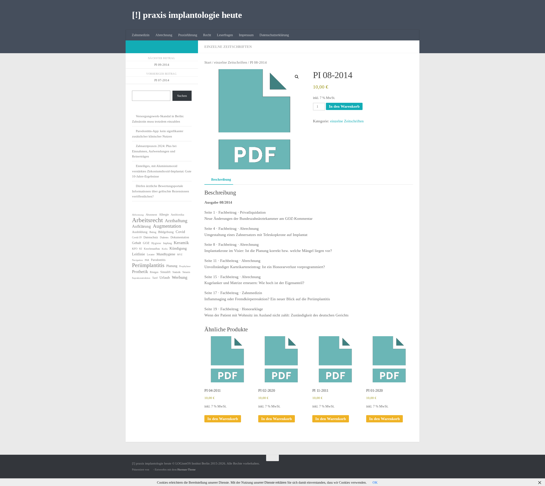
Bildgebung (166, 232)
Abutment (151, 214)
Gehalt (136, 243)
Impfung (167, 243)
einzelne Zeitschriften (228, 47)
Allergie (164, 214)
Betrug (152, 232)
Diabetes (164, 237)
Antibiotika (177, 214)
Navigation (137, 260)
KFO (134, 248)
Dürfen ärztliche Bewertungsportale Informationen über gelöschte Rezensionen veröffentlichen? (160, 191)
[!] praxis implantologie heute (187, 15)
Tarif (155, 277)
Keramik (181, 242)
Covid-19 (137, 237)
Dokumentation (180, 237)
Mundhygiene (165, 254)
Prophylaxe (185, 266)
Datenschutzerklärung (274, 35)
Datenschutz (150, 237)
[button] (297, 77)
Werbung (179, 277)
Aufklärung (141, 226)
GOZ (146, 243)
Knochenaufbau (152, 248)
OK (375, 482)
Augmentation (167, 226)
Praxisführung (187, 35)
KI (140, 248)
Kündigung (178, 248)
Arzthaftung (176, 220)
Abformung (138, 215)
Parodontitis (158, 260)
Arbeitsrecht (147, 220)
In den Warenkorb (344, 106)
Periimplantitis (148, 265)
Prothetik (140, 271)
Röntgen (154, 272)
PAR (147, 260)
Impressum (246, 35)
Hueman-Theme (186, 469)
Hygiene (156, 243)
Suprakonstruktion (141, 278)
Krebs (165, 249)
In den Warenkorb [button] (222, 419)
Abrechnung (163, 35)
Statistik (176, 272)
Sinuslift (165, 272)
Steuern (186, 272)
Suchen (182, 95)
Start (207, 62)
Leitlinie (138, 254)
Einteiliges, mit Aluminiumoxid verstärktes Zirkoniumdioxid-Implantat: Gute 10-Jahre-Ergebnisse (161, 171)
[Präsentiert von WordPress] (151, 469)
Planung (171, 266)
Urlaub (164, 278)
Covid (180, 232)
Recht (207, 35)
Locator (151, 254)
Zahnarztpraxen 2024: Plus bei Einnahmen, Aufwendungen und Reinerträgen (154, 151)
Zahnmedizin (140, 35)
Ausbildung (140, 232)
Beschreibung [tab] (221, 179)
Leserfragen (225, 35)
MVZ (179, 254)
